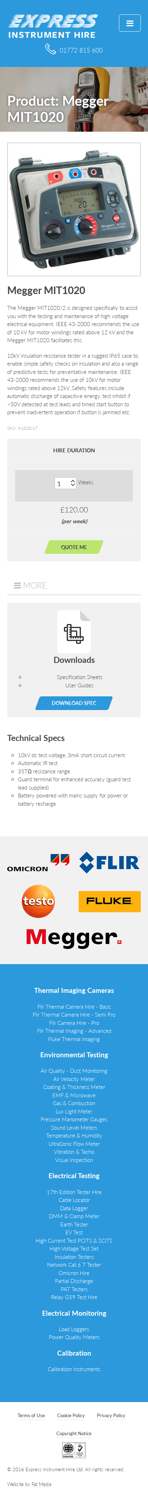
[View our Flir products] (109, 861)
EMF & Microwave (74, 1095)
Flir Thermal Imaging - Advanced (74, 1030)
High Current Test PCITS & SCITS (74, 1240)
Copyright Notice (74, 1433)
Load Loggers (74, 1329)
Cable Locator (74, 1199)
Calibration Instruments (74, 1369)
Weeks (85, 482)
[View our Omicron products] (38, 861)
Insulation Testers (74, 1256)
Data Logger (74, 1208)
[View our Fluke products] (110, 900)
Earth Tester (74, 1224)
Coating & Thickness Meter (74, 1086)
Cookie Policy (71, 1415)
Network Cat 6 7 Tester (74, 1264)
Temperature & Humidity (74, 1135)
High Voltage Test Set (74, 1248)
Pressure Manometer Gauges (74, 1119)
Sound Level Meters (74, 1127)
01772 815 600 (81, 50)
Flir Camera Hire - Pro (74, 1022)
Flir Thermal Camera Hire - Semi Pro (74, 1014)
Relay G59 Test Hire (74, 1297)
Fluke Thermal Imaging (74, 1039)
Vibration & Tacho (74, 1151)
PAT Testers (74, 1289)
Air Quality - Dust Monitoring (74, 1070)
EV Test (74, 1232)
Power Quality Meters (74, 1337)
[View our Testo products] (38, 900)
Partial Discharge (74, 1280)
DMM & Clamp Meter (74, 1216)
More (35, 585)
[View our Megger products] (74, 938)
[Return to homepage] (52, 25)
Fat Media (41, 1484)
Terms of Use (31, 1415)
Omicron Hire (74, 1272)
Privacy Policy (111, 1415)
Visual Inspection (74, 1159)
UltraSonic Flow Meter (74, 1143)
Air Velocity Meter (74, 1079)
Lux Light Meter (74, 1111)
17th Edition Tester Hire (74, 1192)
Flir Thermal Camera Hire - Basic (74, 1006)
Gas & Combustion (74, 1103)
